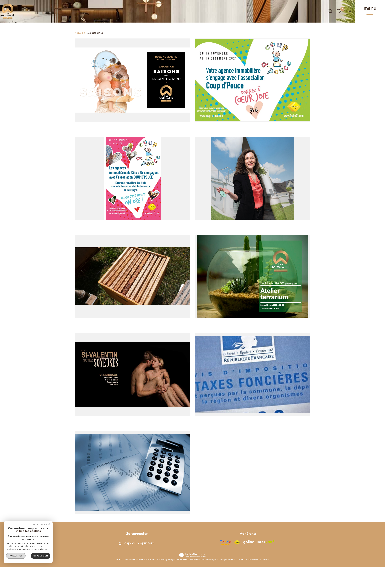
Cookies (265, 559)
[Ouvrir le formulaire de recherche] (330, 11)
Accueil (79, 32)
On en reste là (40, 524)
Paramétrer (15, 555)
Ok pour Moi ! (40, 555)
